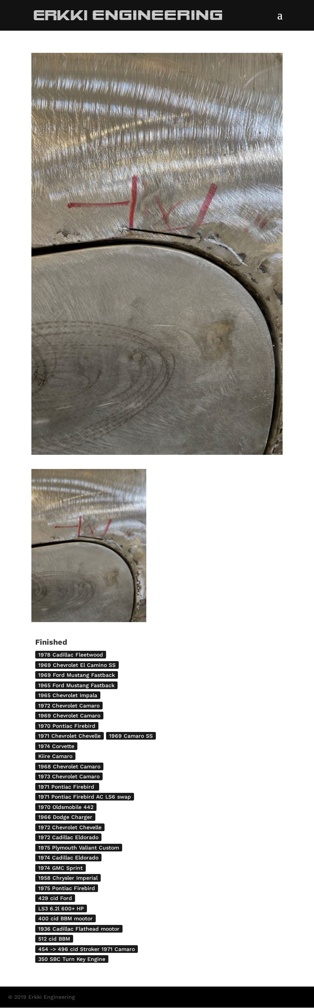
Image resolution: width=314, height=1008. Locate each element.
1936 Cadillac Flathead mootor (78, 929)
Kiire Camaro (55, 756)
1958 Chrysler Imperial (68, 878)
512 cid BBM (54, 939)
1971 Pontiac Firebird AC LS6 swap (84, 797)
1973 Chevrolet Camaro (69, 776)
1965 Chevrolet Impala (67, 695)
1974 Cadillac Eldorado (68, 857)
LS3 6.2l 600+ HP (61, 908)
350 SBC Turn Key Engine (71, 959)
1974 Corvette (56, 746)
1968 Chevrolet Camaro (69, 766)
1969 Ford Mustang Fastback (76, 675)
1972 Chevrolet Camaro (69, 705)
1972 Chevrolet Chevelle (69, 827)
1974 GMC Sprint (60, 868)
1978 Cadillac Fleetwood (70, 655)
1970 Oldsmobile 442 (65, 807)
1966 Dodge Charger (65, 817)
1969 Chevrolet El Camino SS (77, 665)
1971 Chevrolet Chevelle (69, 736)
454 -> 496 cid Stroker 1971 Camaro (86, 949)
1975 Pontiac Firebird (66, 888)
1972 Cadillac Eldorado (68, 837)
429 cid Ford (55, 898)
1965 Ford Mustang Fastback (76, 685)
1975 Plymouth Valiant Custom (78, 848)
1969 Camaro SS (131, 736)
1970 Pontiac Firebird (66, 726)
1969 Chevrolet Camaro (69, 715)
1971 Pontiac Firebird (67, 787)
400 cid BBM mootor (65, 918)
